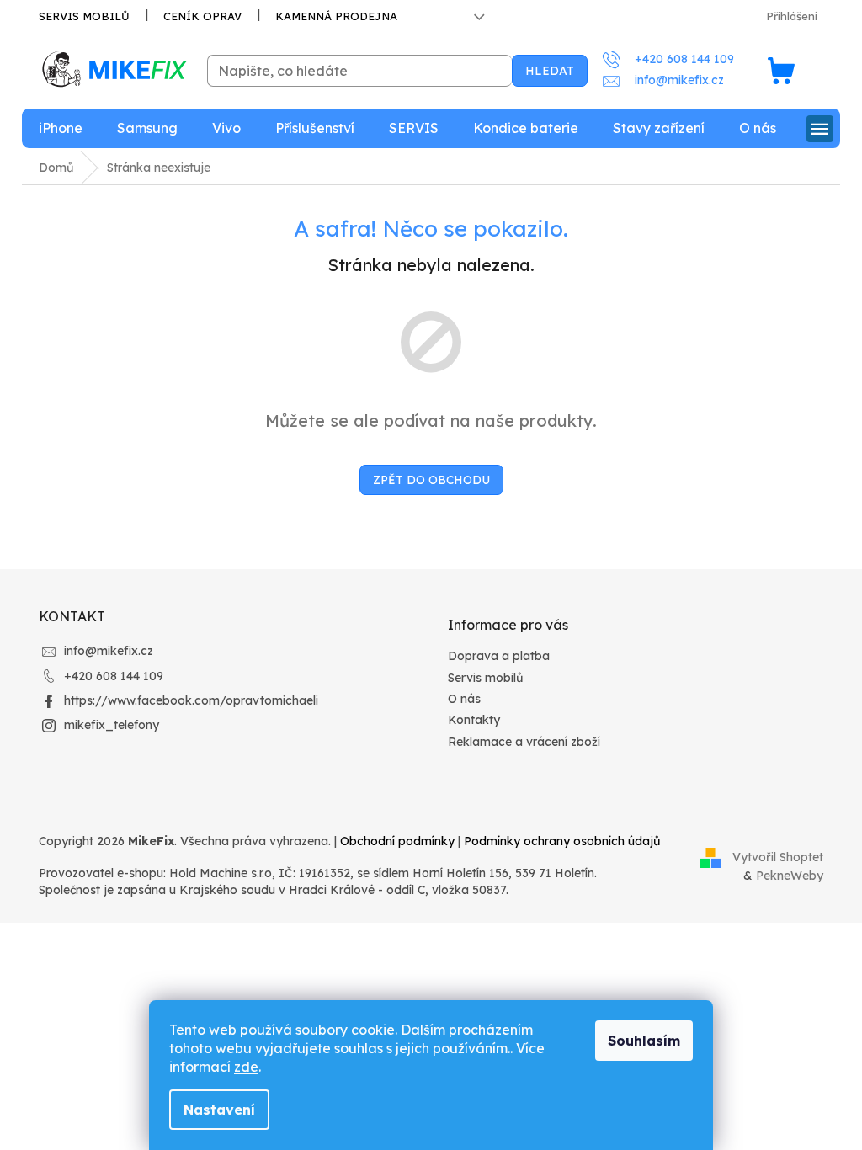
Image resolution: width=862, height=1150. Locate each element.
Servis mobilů (84, 16)
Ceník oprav (202, 16)
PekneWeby (789, 875)
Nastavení (219, 1109)
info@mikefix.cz (108, 650)
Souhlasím (644, 1040)
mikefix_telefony (111, 724)
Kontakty (474, 719)
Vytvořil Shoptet (777, 856)
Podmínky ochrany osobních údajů (562, 841)
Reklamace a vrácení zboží (524, 741)
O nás (464, 698)
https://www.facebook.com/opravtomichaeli (191, 700)
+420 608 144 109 (113, 676)
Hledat (549, 70)
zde (246, 1066)
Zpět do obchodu (431, 479)
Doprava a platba (499, 655)
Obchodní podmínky (397, 841)
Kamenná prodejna (336, 16)
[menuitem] (60, 128)
